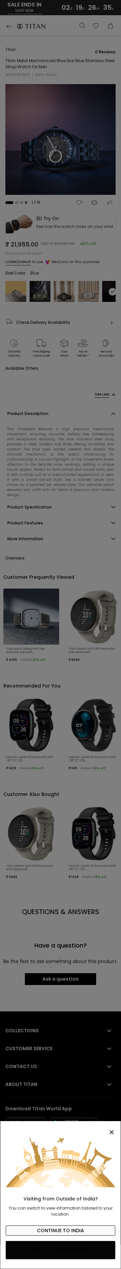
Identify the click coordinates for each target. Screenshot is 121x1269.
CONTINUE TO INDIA (60, 1230)
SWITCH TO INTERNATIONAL (60, 1250)
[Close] (60, 1128)
